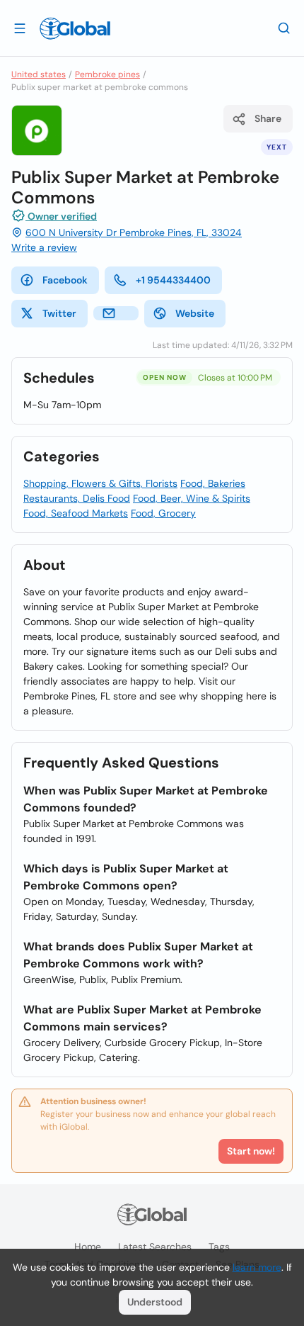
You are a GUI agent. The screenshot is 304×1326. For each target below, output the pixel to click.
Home (87, 1246)
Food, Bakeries (212, 483)
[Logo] (75, 28)
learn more (257, 1267)
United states (38, 74)
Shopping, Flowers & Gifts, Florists (100, 483)
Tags (219, 1246)
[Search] (284, 27)
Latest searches (155, 1246)
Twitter (59, 313)
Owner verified (61, 216)
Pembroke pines (107, 74)
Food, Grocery (163, 513)
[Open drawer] (20, 27)
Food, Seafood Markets (75, 513)
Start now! (251, 1151)
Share (268, 118)
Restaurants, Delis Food (76, 498)
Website (194, 313)
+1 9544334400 (173, 280)
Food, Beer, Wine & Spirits (191, 498)
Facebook (65, 280)
